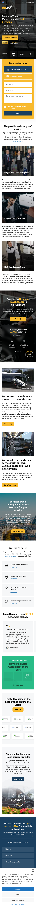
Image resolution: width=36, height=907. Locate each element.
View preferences (18, 900)
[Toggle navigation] (32, 8)
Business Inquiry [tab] (16, 76)
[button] (33, 870)
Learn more (24, 347)
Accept (18, 889)
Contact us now (17, 141)
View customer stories (18, 335)
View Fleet (12, 347)
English (3, 2)
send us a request (11, 556)
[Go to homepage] (7, 7)
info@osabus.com (29, 2)
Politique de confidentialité (18, 904)
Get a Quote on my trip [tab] (19, 69)
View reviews (19, 685)
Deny (18, 894)
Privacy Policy (11, 108)
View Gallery (25, 388)
